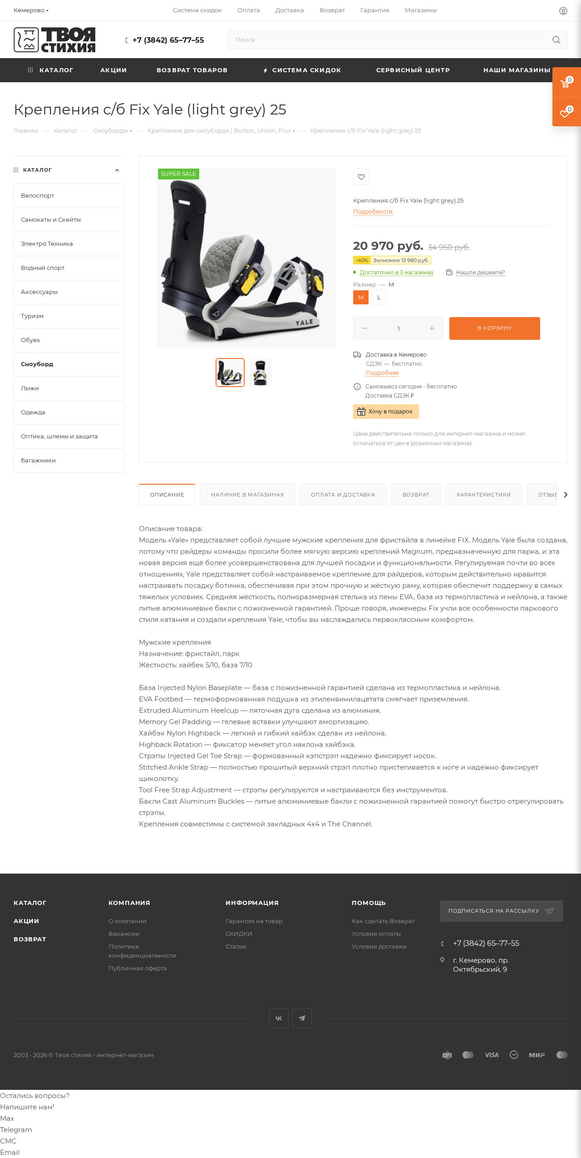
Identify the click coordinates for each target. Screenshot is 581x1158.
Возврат (416, 495)
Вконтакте (279, 1018)
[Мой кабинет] (563, 12)
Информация (252, 902)
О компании (127, 920)
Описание (167, 495)
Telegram (302, 1018)
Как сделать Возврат (383, 920)
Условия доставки (379, 946)
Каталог (30, 902)
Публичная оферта (137, 968)
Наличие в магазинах (247, 495)
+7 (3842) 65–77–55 (168, 40)
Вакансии (123, 933)
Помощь (369, 902)
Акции (26, 920)
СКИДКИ (239, 933)
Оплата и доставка (343, 495)
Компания (129, 902)
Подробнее (382, 372)
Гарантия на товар (254, 920)
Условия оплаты (376, 933)
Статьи (236, 946)
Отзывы (551, 495)
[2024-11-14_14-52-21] (246, 258)
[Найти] (556, 39)
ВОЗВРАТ (30, 939)
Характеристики (484, 495)
